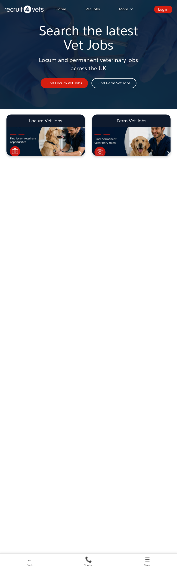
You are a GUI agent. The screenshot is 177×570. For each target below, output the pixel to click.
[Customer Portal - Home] (24, 9)
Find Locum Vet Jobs (64, 83)
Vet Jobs (93, 9)
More (123, 9)
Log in (163, 9)
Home (61, 9)
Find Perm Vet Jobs (113, 83)
